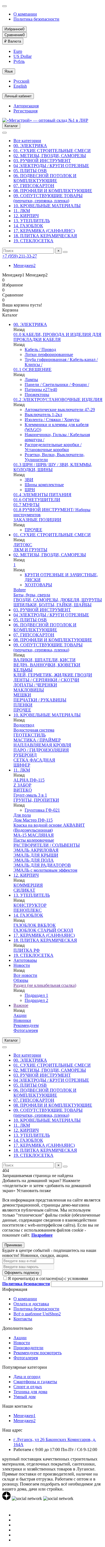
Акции (20, 1015)
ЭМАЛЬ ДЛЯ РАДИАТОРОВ (42, 865)
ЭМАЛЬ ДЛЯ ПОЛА (33, 860)
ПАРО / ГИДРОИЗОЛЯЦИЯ (41, 750)
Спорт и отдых (27, 1386)
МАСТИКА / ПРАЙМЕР (37, 740)
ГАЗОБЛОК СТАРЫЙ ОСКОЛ (43, 930)
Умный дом (24, 1396)
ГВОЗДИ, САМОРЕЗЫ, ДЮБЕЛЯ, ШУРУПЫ (57, 599)
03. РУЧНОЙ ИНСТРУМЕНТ (42, 160)
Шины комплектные (44, 484)
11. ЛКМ (21, 210)
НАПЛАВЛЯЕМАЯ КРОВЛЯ (42, 745)
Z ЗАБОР (22, 785)
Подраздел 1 (36, 995)
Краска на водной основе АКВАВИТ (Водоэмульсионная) (49, 827)
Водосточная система (33, 730)
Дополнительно (17, 1328)
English (20, 86)
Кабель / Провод (40, 349)
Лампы (31, 379)
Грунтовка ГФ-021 (42, 810)
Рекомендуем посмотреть (37, 1352)
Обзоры (20, 980)
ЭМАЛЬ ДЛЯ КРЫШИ (35, 855)
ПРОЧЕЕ (33, 529)
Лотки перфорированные (49, 354)
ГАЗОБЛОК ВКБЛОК (34, 925)
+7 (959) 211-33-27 (19, 256)
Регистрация (25, 110)
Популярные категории (24, 1367)
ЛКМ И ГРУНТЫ (30, 549)
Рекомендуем (26, 1025)
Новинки (22, 1020)
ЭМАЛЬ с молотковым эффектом (45, 870)
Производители (28, 1347)
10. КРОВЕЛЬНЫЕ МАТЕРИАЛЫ (47, 205)
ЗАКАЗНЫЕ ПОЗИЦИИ (37, 519)
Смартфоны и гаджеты (35, 1381)
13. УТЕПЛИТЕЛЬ (31, 220)
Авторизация (26, 105)
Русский (21, 81)
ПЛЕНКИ (22, 705)
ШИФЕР (21, 765)
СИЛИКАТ (24, 890)
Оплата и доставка (31, 1303)
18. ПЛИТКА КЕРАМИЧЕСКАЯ (45, 235)
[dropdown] (4, 6)
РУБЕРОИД (25, 755)
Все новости (25, 975)
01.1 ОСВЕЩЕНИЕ (32, 369)
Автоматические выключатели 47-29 (60, 409)
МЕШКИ (22, 695)
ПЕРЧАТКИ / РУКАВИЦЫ (39, 700)
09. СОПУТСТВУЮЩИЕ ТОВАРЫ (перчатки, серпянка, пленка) (48, 198)
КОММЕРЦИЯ (28, 885)
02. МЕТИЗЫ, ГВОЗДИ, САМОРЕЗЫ (49, 155)
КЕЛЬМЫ (22, 670)
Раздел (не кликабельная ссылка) (44, 985)
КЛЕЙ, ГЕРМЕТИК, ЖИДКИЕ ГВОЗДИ (52, 675)
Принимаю (13, 1245)
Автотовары (25, 960)
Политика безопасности (36, 19)
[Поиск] (65, 252)
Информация (14, 1289)
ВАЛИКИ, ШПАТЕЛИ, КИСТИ (44, 660)
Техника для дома (30, 1391)
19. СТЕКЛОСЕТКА (33, 240)
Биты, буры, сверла (31, 594)
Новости (21, 965)
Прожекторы (37, 394)
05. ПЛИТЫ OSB (30, 170)
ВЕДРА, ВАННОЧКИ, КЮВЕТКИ (46, 665)
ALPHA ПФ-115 (29, 780)
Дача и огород (26, 1376)
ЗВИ (29, 479)
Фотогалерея (25, 1030)
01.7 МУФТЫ (26, 504)
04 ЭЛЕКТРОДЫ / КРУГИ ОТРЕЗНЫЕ (51, 165)
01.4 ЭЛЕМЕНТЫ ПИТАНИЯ (42, 494)
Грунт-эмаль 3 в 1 (30, 795)
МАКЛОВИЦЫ (28, 690)
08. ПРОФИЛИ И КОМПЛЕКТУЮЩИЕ (52, 190)
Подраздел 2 (36, 1000)
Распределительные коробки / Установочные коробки (53, 447)
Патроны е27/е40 (41, 389)
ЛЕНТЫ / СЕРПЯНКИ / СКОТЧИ (46, 680)
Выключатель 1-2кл (43, 414)
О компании (25, 14)
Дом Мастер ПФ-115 (33, 820)
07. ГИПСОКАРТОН (33, 185)
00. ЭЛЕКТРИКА (30, 145)
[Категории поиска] (4, 133)
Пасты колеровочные (33, 840)
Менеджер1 (24, 1415)
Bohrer (19, 589)
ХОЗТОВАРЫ (38, 584)
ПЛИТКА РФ (26, 950)
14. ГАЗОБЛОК (28, 225)
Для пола (22, 815)
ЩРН (30, 489)
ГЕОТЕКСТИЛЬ (29, 735)
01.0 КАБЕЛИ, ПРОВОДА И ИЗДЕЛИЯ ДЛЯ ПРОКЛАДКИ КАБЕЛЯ (57, 337)
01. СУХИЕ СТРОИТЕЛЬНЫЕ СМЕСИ (52, 150)
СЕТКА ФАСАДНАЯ (34, 760)
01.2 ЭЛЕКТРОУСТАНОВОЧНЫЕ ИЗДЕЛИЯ (57, 399)
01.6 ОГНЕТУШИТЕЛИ (36, 499)
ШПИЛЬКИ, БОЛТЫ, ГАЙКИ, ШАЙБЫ (52, 604)
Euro (17, 51)
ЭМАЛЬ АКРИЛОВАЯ (36, 850)
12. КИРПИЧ (26, 215)
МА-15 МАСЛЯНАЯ (33, 835)
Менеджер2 (24, 265)
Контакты (22, 1318)
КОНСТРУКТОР (29, 905)
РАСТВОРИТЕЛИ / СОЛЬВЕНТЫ (46, 845)
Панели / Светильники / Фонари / (57, 384)
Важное (20, 1005)
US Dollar (22, 56)
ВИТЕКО (22, 790)
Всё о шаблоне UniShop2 (37, 1313)
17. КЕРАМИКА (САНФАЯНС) (44, 230)
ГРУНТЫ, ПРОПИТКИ (36, 800)
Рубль (19, 61)
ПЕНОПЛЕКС (27, 910)
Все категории (27, 140)
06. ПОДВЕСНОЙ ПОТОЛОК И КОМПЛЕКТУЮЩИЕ (44, 178)
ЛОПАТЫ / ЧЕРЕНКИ (35, 685)
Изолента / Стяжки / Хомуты (52, 419)
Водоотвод (23, 725)
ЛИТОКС (22, 544)
